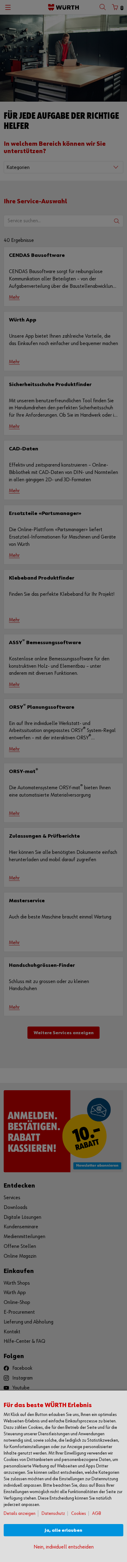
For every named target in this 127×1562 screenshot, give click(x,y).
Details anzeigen (19, 1513)
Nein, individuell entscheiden (64, 1547)
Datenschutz (53, 1513)
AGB (96, 1513)
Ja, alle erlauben (63, 1530)
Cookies (78, 1513)
